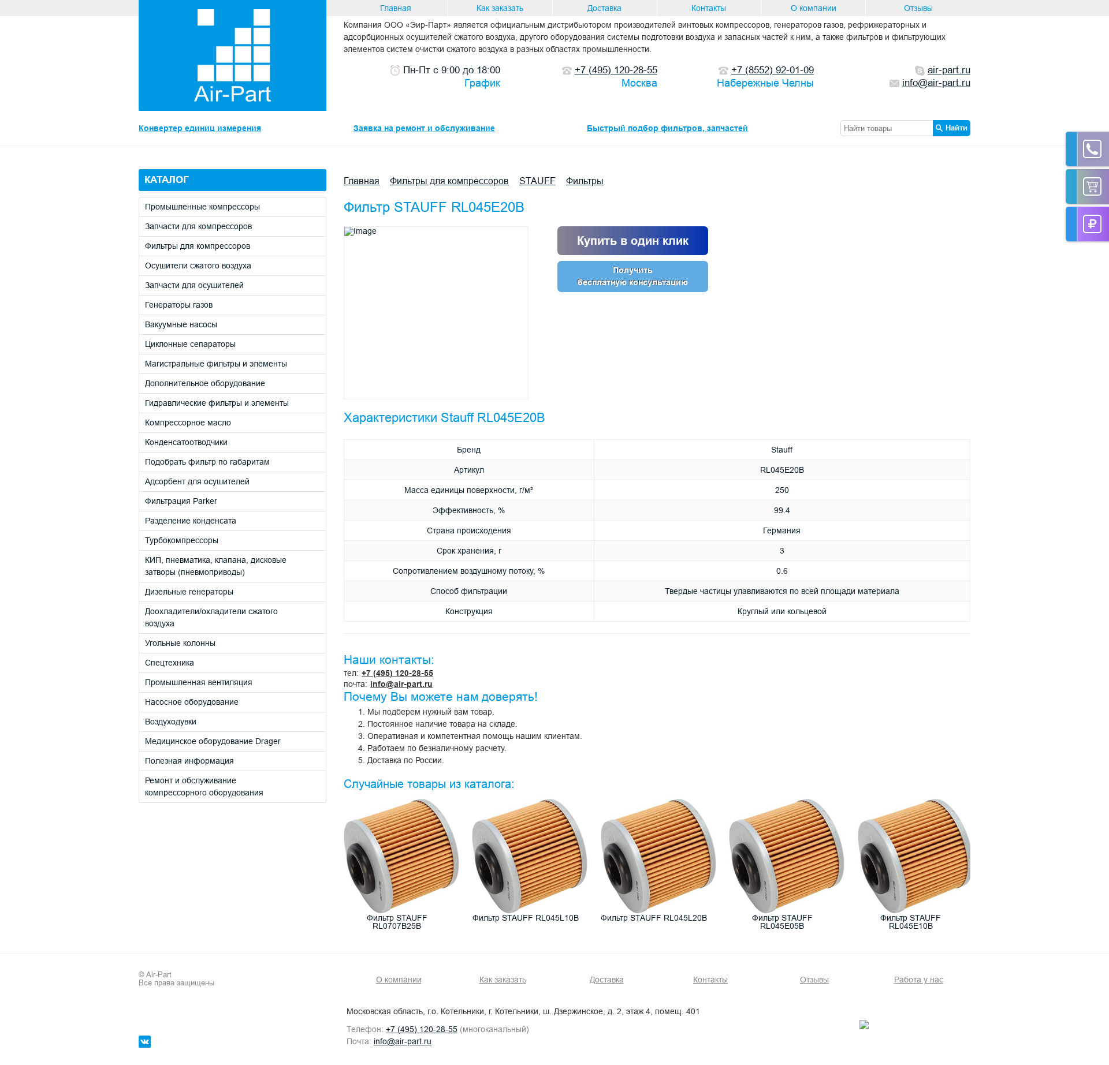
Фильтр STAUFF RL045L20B (654, 917)
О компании (813, 8)
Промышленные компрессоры (202, 206)
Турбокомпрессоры (181, 540)
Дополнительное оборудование (205, 383)
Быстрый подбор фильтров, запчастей (667, 128)
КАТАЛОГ (166, 179)
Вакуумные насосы (181, 324)
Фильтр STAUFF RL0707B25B (397, 922)
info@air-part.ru (401, 684)
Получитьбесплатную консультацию (633, 276)
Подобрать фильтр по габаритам (207, 461)
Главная (395, 8)
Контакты (708, 8)
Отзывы (918, 8)
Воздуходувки (170, 721)
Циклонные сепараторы (190, 344)
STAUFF (537, 180)
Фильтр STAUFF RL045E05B (782, 922)
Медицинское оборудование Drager (213, 741)
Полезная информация (189, 760)
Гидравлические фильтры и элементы (217, 403)
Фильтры (585, 180)
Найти (956, 127)
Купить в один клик (633, 241)
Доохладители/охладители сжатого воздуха (211, 617)
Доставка (604, 8)
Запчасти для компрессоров (198, 226)
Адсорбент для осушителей (197, 481)
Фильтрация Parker (181, 501)
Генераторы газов (179, 304)
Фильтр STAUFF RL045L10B (525, 917)
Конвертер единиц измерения (200, 128)
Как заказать (500, 8)
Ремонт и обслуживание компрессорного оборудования (204, 786)
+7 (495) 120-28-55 (397, 673)
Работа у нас (918, 979)
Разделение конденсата (190, 520)
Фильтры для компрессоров (197, 246)
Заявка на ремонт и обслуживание (424, 128)
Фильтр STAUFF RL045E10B (910, 922)
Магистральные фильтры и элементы (216, 363)
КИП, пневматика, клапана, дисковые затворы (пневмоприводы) (215, 566)
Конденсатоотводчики (186, 442)
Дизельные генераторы (189, 591)
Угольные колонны (180, 643)
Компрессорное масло (188, 422)
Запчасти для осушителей (194, 285)
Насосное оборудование (192, 702)
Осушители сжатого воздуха (198, 265)
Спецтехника (169, 662)
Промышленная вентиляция (198, 682)
